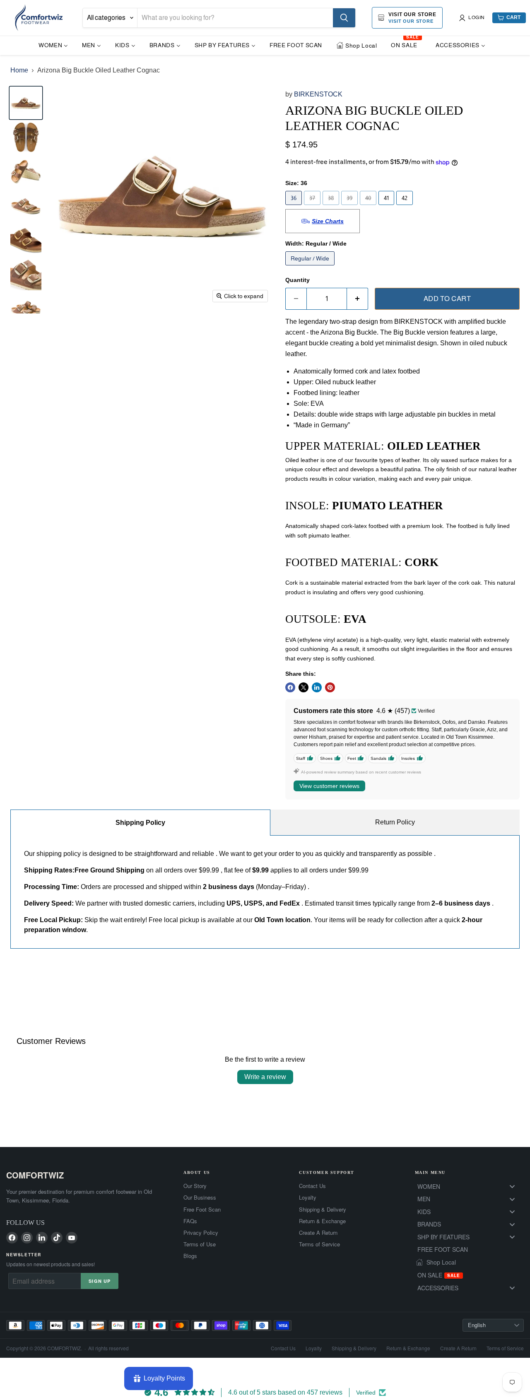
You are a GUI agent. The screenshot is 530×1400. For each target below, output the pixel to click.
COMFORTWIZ (35, 1175)
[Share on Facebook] (290, 687)
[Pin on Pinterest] (330, 687)
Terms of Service (319, 1244)
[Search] (344, 17)
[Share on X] (303, 687)
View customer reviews (329, 786)
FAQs (190, 1221)
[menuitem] (53, 45)
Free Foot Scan (202, 1209)
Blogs (190, 1256)
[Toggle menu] (512, 1186)
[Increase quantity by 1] (357, 299)
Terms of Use (199, 1244)
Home (19, 70)
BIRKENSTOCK (318, 94)
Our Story (195, 1186)
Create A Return (318, 1232)
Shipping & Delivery (322, 1209)
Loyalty (307, 1197)
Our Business (199, 1197)
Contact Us (312, 1186)
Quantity (297, 280)
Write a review (265, 1076)
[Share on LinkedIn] (317, 687)
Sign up (100, 1281)
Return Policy (395, 822)
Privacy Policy (200, 1232)
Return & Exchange (322, 1221)
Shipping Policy (140, 822)
